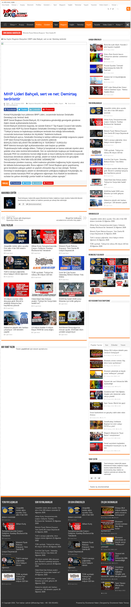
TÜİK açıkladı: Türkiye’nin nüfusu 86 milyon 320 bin (42, 273)
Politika (38, 5)
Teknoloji (78, 5)
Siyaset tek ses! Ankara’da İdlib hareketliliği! (121, 556)
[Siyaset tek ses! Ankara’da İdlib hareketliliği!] (96, 384)
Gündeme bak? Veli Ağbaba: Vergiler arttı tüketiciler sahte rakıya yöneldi (114, 394)
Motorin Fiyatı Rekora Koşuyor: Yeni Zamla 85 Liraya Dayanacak (46, 33)
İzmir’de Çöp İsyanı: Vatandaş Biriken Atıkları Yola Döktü (71, 274)
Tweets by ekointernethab (99, 487)
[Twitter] (113, 8)
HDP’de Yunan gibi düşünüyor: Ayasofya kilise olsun (18, 218)
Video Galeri (103, 5)
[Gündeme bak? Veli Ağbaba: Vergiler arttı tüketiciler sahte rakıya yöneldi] (96, 395)
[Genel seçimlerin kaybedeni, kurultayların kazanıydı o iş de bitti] (96, 446)
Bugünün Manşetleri (19, 39)
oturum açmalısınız (40, 349)
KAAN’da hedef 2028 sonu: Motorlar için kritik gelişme (70, 300)
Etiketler (114, 345)
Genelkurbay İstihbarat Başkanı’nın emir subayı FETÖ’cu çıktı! (113, 424)
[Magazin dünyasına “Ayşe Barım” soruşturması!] (96, 436)
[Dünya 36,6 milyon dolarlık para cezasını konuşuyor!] (96, 353)
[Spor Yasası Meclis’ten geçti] (96, 406)
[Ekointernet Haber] (15, 13)
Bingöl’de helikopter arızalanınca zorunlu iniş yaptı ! (69, 218)
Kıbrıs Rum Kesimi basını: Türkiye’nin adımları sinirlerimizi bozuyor (115, 56)
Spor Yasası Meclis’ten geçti (114, 403)
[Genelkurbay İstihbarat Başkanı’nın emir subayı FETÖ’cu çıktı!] (96, 425)
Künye (114, 5)
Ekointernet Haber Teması (119, 603)
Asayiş (22, 5)
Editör (7, 103)
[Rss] (108, 8)
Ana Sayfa (5, 5)
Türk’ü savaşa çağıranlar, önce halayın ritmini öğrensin (16, 273)
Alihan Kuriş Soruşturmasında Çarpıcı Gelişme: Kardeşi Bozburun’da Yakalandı (43, 248)
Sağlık (70, 5)
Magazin (62, 5)
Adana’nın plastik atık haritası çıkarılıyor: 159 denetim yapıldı (16, 329)
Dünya (14, 5)
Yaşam (86, 5)
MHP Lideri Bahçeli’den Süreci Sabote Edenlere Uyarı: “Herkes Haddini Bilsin (116, 89)
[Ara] (128, 9)
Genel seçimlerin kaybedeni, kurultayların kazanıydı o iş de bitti (115, 445)
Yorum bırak (71, 103)
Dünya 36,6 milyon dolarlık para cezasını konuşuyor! (121, 511)
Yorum (123, 345)
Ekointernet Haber (92, 603)
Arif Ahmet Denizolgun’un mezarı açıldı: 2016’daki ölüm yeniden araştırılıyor (71, 329)
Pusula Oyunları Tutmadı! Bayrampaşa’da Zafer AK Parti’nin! (113, 68)
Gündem (47, 5)
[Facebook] (110, 8)
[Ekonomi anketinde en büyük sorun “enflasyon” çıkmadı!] (96, 374)
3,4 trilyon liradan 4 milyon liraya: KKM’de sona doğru (42, 328)
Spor (55, 5)
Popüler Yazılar (96, 345)
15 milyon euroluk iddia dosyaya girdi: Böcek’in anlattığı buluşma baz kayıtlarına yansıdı (13, 302)
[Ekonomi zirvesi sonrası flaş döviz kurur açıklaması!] (96, 364)
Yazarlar (94, 5)
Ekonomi (30, 5)
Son (106, 345)
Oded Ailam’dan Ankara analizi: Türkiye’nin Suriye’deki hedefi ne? (44, 301)
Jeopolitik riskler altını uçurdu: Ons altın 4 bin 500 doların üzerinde (16, 248)
